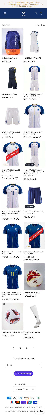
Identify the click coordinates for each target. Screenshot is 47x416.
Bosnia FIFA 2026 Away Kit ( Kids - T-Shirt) (11, 171)
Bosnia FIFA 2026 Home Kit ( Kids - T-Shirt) (34, 252)
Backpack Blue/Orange (9, 58)
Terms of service (22, 411)
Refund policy (38, 407)
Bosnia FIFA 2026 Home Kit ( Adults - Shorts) (34, 212)
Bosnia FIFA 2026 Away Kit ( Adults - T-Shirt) (33, 133)
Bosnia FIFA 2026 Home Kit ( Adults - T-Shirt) (12, 252)
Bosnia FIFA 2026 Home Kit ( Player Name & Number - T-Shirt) (12, 294)
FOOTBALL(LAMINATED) (32, 292)
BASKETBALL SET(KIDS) (9, 94)
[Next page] (33, 348)
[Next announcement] (42, 4)
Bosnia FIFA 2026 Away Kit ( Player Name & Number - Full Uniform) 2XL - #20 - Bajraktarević (34, 172)
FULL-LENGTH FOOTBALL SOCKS (32, 333)
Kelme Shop (14, 407)
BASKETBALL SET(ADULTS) (32, 58)
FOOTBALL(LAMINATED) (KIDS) (12, 332)
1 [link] (13, 348)
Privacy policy (10, 411)
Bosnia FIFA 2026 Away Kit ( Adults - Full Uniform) (33, 95)
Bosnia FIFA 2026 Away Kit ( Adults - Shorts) (11, 133)
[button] (4, 13)
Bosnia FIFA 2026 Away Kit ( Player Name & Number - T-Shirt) (11, 213)
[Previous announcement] (4, 4)
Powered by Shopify (24, 407)
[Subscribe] (39, 365)
